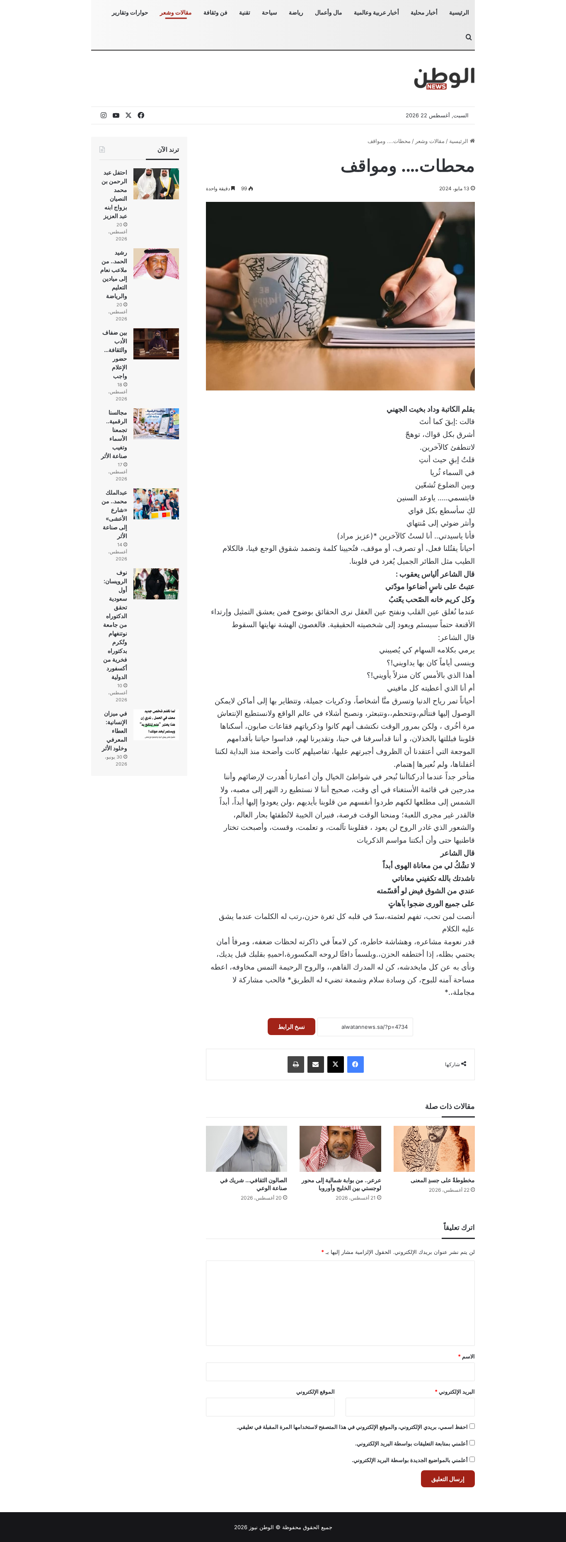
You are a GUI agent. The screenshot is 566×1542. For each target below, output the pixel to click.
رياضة (296, 12)
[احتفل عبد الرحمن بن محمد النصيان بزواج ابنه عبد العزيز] (156, 183)
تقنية (244, 12)
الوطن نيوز (261, 1527)
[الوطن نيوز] (444, 78)
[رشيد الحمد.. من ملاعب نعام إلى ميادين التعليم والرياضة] (156, 263)
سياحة (269, 12)
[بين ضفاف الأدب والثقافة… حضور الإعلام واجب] (156, 343)
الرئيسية (459, 12)
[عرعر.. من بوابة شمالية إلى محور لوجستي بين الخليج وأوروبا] (340, 1149)
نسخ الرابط (291, 1026)
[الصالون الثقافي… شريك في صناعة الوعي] (246, 1149)
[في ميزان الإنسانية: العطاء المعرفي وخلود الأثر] (156, 724)
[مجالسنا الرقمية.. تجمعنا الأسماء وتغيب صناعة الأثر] (156, 423)
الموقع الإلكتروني (315, 1391)
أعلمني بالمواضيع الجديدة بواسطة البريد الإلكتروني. (410, 1460)
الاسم (466, 1356)
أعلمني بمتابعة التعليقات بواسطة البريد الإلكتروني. (411, 1443)
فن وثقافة (215, 12)
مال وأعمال (328, 12)
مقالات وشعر (176, 12)
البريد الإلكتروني (455, 1391)
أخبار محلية (424, 12)
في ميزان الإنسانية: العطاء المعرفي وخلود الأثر (114, 731)
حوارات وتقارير (130, 12)
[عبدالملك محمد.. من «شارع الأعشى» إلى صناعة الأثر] (156, 503)
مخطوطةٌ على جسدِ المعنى (443, 1179)
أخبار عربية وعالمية (376, 12)
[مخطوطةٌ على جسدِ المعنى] (434, 1149)
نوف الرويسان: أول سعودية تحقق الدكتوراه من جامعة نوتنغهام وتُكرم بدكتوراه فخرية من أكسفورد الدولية (115, 624)
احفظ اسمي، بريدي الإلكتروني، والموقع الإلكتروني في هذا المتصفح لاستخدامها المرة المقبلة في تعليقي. (352, 1426)
